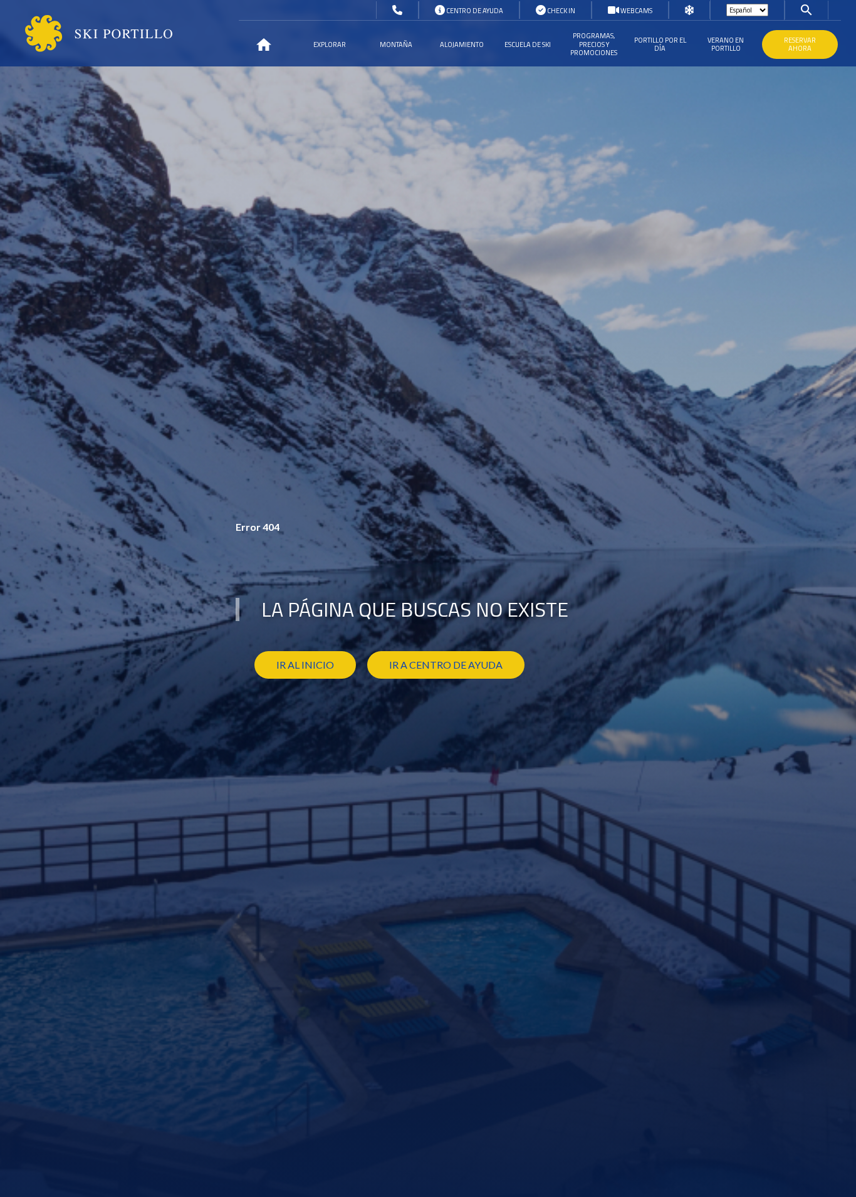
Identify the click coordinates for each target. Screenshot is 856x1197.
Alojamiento (462, 44)
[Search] (806, 9)
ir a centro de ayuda (446, 665)
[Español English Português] (747, 10)
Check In (560, 11)
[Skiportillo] (89, 33)
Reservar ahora (800, 44)
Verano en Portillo (725, 44)
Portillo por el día (660, 44)
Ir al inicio (305, 665)
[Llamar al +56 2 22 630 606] (397, 11)
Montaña (396, 44)
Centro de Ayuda (474, 11)
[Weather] (689, 11)
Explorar (329, 44)
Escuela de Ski (527, 44)
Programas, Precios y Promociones (593, 44)
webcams (635, 11)
